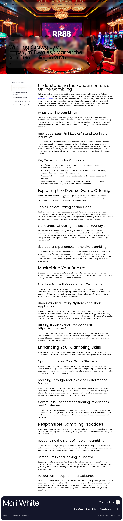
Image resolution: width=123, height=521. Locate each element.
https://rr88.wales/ (45, 99)
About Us (101, 515)
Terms (113, 515)
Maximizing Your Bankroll (20, 97)
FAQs (94, 509)
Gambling (13, 40)
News (88, 509)
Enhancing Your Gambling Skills (21, 101)
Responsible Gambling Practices (22, 105)
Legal (118, 515)
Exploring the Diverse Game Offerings (20, 93)
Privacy (107, 515)
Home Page (78, 509)
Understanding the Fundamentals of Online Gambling (22, 87)
